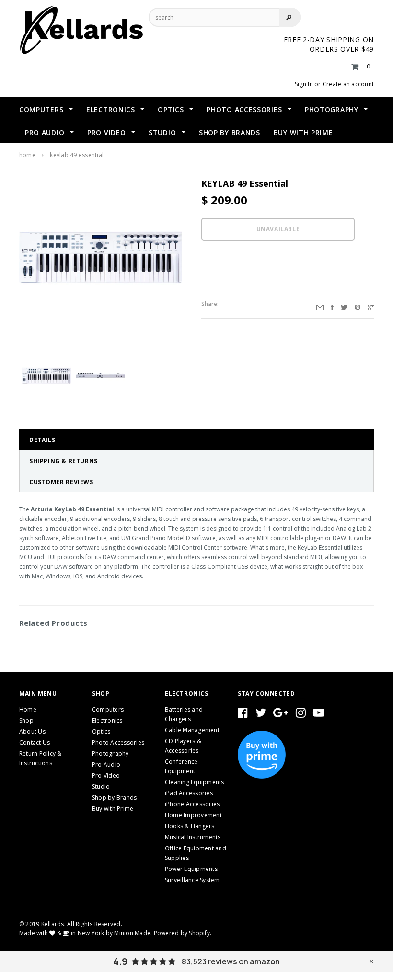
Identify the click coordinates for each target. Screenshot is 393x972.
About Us (32, 731)
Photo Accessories (118, 742)
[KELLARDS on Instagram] (301, 715)
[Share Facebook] (332, 306)
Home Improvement (193, 815)
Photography (110, 753)
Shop (26, 720)
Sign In (304, 84)
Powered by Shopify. (183, 933)
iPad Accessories (189, 793)
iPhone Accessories (192, 804)
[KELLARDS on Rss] (318, 715)
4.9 (120, 961)
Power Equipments (191, 869)
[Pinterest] (357, 306)
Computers (108, 709)
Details (42, 440)
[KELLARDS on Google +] (280, 715)
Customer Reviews (61, 482)
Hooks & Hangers (190, 826)
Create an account (348, 84)
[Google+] (371, 306)
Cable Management (192, 730)
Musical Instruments (193, 837)
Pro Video (106, 775)
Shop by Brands (114, 797)
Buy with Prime (112, 808)
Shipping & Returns (63, 461)
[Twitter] (344, 306)
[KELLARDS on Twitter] (260, 715)
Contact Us (34, 742)
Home (27, 155)
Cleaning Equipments (194, 782)
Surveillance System (192, 880)
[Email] (320, 306)
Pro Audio (106, 764)
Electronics (107, 720)
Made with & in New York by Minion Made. (85, 933)
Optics (101, 731)
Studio (101, 786)
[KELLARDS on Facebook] (243, 715)
